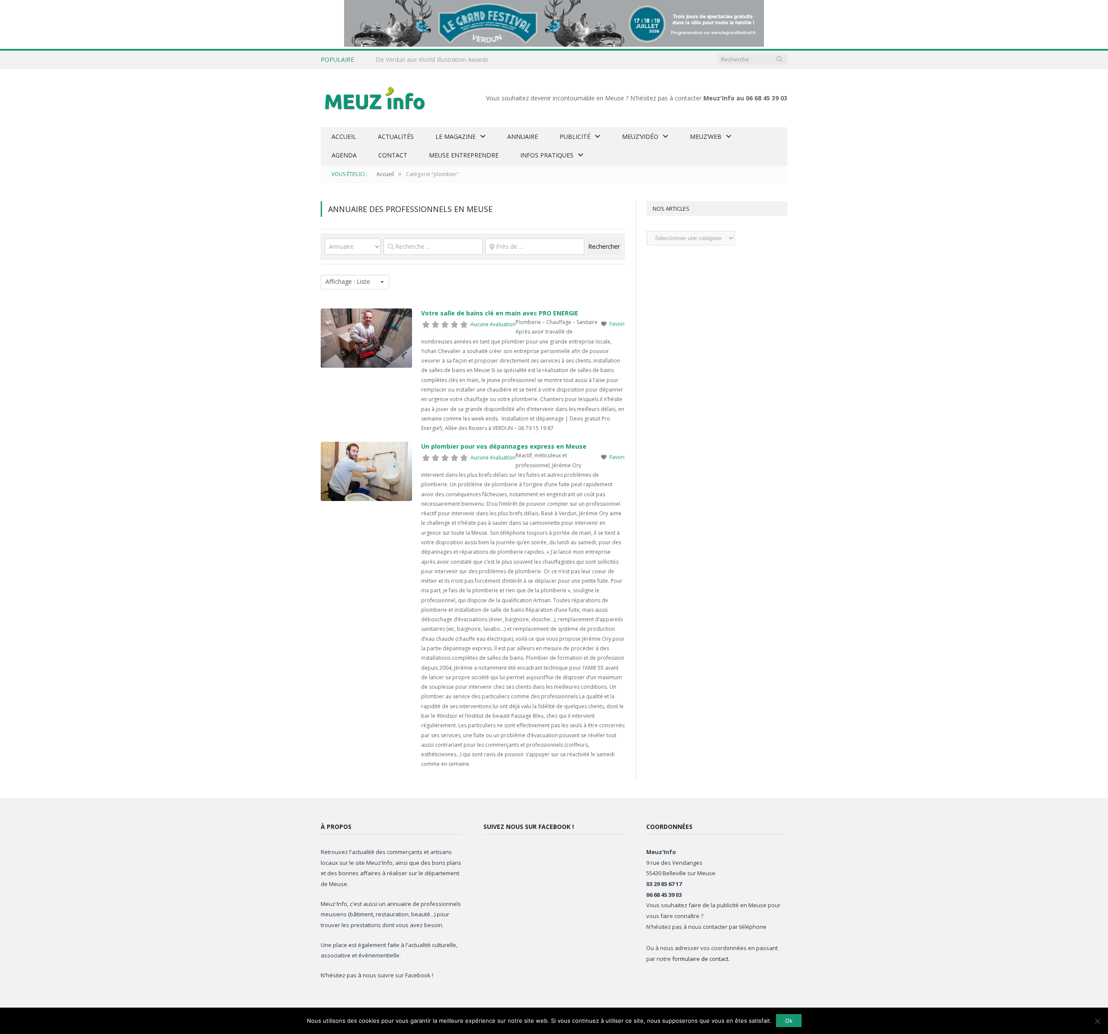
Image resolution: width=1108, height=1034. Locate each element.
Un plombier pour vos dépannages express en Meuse (503, 446)
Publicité (575, 136)
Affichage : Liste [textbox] (347, 282)
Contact (392, 155)
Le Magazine (455, 136)
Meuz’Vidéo (640, 136)
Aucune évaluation (492, 324)
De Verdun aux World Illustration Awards (432, 60)
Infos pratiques (546, 155)
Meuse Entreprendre (464, 155)
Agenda (344, 155)
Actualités (396, 136)
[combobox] (355, 282)
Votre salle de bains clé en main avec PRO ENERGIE (499, 313)
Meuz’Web (705, 136)
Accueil (344, 136)
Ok (788, 1020)
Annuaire (522, 136)
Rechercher (604, 246)
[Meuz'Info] (375, 98)
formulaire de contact (700, 959)
